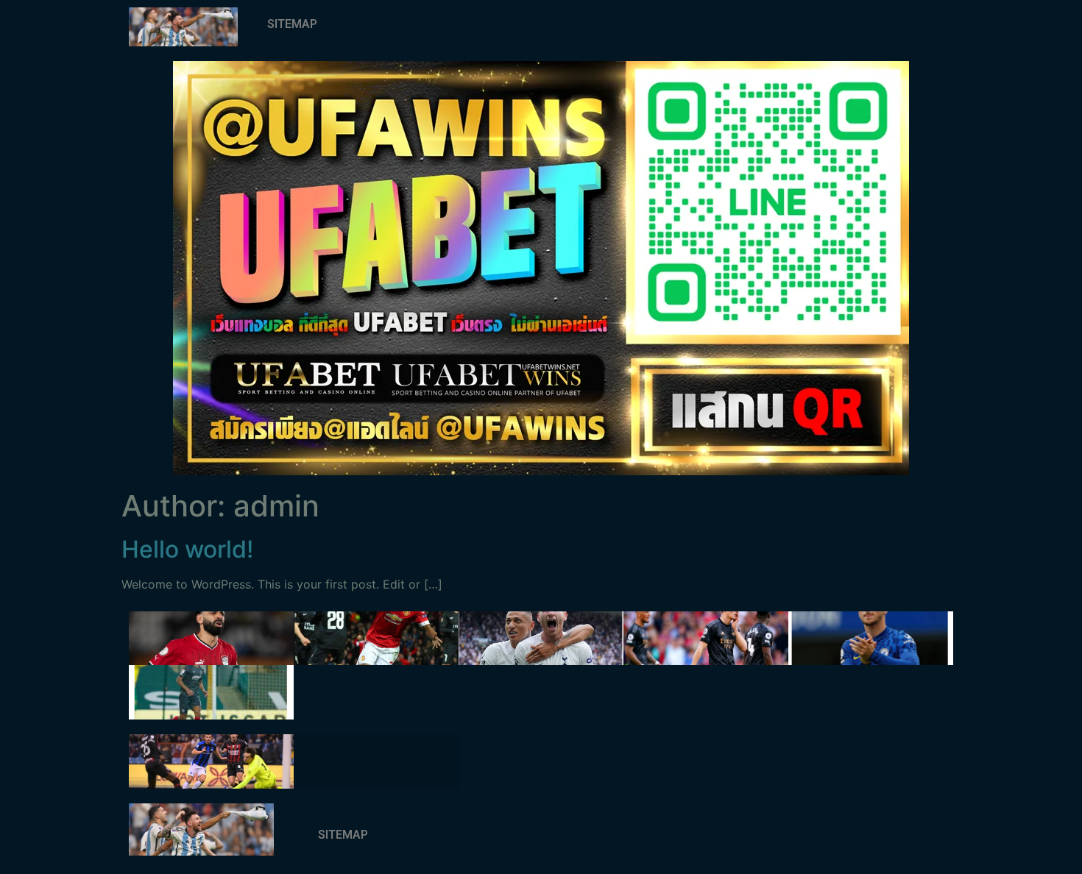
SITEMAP (292, 24)
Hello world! (187, 549)
